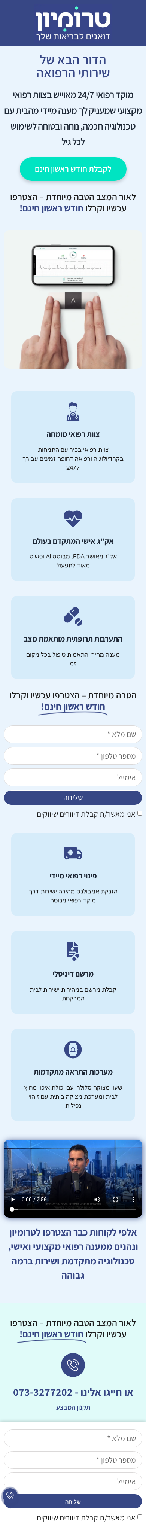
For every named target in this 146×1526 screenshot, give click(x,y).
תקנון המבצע (73, 1407)
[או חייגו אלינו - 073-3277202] (73, 1365)
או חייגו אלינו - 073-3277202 (73, 1392)
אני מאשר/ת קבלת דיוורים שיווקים (86, 814)
